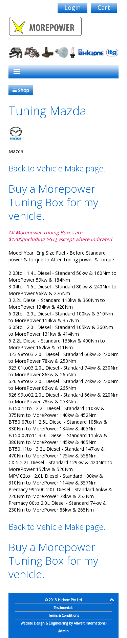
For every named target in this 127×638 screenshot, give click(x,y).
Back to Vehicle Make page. (56, 168)
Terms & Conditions (63, 615)
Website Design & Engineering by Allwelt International (64, 623)
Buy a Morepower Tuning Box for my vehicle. (53, 202)
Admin (63, 631)
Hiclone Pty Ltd (70, 599)
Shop (23, 90)
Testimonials (63, 607)
